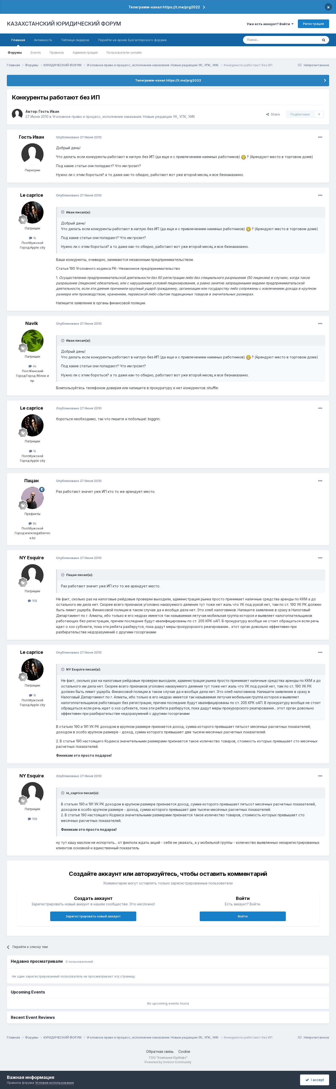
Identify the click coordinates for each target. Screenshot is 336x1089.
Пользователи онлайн (124, 52)
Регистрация (313, 24)
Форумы (15, 52)
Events (36, 52)
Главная (18, 40)
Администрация (85, 52)
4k (34, 366)
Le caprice (31, 195)
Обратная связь (160, 1051)
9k (34, 523)
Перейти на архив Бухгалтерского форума (132, 40)
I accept (316, 1080)
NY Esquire (31, 557)
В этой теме (303, 40)
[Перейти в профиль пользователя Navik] (32, 341)
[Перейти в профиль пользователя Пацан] (32, 498)
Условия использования (54, 1083)
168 (34, 601)
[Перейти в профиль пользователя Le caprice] (32, 212)
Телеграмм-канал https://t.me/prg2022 (164, 7)
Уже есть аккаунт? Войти (269, 24)
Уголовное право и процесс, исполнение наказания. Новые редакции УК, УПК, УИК (123, 116)
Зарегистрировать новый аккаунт (93, 916)
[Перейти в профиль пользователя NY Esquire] (32, 575)
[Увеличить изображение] (243, 157)
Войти (243, 916)
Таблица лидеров (75, 40)
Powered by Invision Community (168, 1062)
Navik (31, 323)
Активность (43, 40)
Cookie (184, 1051)
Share (274, 114)
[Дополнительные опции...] (320, 137)
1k (34, 238)
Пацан (31, 480)
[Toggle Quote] (63, 212)
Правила (57, 52)
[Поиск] (323, 40)
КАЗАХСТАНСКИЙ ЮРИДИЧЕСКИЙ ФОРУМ (64, 23)
